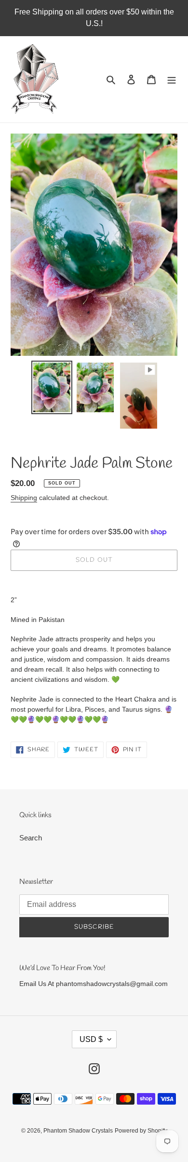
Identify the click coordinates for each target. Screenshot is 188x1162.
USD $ (91, 1039)
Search (30, 838)
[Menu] (171, 79)
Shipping (24, 497)
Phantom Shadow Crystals (78, 1130)
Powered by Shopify (141, 1130)
